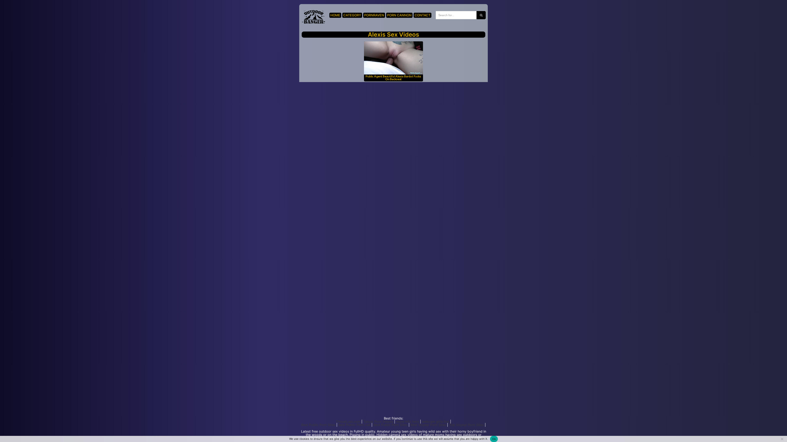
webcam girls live (435, 421)
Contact (422, 15)
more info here (407, 421)
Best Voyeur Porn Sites (428, 425)
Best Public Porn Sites (318, 425)
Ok (494, 439)
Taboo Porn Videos (378, 421)
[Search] (481, 15)
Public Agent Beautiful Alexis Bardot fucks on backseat (393, 78)
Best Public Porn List (354, 425)
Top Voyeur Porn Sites (466, 425)
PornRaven (374, 15)
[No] (782, 439)
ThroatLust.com (348, 421)
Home (335, 15)
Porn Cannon (399, 15)
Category (352, 15)
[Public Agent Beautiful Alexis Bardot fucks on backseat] (393, 57)
